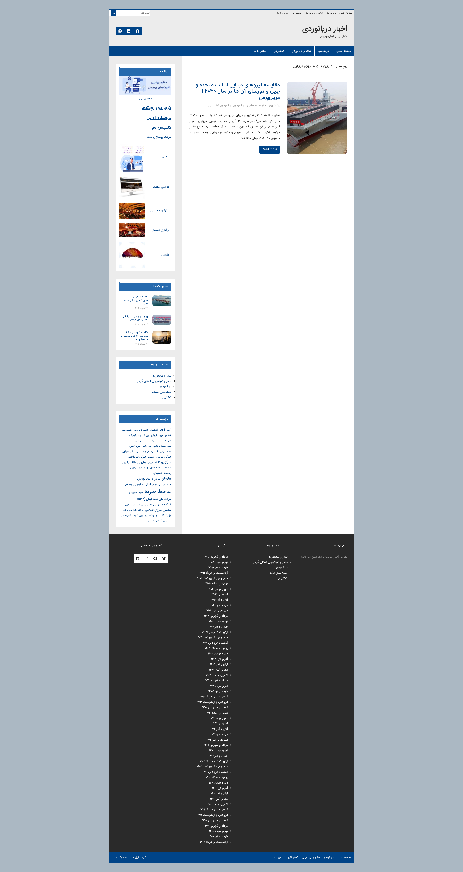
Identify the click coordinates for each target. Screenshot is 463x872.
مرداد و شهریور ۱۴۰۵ (216, 556)
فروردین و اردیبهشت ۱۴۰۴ (212, 637)
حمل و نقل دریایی (131, 451)
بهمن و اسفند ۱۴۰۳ (216, 648)
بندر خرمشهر (140, 441)
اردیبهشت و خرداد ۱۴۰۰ (214, 842)
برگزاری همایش (159, 210)
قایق (127, 505)
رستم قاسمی (166, 467)
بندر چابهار (146, 446)
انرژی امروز (165, 435)
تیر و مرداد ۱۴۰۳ (218, 686)
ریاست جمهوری (162, 473)
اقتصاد (154, 430)
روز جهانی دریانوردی (138, 468)
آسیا (169, 430)
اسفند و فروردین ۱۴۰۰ (215, 820)
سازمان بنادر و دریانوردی (154, 479)
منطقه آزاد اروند (136, 510)
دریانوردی (226, 105)
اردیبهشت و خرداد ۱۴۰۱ (214, 809)
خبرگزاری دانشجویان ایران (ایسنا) (151, 462)
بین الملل (134, 446)
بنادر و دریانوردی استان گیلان (153, 381)
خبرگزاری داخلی (137, 457)
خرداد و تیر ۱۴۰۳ (218, 691)
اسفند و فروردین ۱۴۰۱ (215, 772)
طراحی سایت (161, 187)
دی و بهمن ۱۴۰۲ (218, 718)
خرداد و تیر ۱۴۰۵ (218, 567)
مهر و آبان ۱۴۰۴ (218, 605)
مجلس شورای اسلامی (158, 510)
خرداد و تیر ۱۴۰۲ (218, 756)
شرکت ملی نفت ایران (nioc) (154, 499)
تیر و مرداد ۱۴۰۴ (218, 621)
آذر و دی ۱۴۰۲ (220, 723)
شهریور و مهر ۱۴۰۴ (217, 610)
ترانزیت (146, 451)
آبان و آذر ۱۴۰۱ (219, 793)
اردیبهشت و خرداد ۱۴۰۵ (213, 573)
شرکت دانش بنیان (136, 492)
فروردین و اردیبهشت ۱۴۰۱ (212, 815)
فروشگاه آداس (158, 118)
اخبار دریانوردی (324, 29)
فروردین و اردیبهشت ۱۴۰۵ (212, 578)
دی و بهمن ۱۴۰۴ (218, 589)
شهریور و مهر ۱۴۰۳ (217, 675)
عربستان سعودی (137, 504)
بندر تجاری (152, 441)
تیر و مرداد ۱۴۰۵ (218, 562)
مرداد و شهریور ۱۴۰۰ (216, 826)
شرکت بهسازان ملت (159, 137)
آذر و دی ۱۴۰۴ (219, 594)
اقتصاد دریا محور (141, 430)
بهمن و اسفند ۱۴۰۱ (217, 777)
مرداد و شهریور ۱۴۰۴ (216, 616)
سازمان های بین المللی (158, 484)
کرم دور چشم (156, 107)
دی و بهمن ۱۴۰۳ (218, 653)
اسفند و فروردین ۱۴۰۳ (215, 643)
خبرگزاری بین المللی (159, 457)
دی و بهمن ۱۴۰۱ (218, 782)
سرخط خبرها (158, 492)
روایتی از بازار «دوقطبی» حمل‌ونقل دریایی (134, 318)
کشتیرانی (213, 105)
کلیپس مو (161, 127)
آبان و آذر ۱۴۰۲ (219, 729)
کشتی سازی (155, 521)
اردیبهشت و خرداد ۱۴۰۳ (213, 696)
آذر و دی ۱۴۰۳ (219, 659)
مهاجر (125, 510)
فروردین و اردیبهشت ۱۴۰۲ (212, 766)
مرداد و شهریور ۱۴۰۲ (216, 745)
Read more (269, 149)
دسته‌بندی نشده (161, 392)
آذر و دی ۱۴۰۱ (220, 788)
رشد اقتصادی (155, 467)
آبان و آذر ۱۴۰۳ (219, 664)
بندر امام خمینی (164, 441)
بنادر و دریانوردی (244, 105)
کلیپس (165, 254)
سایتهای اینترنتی (133, 484)
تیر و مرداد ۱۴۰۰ (218, 831)
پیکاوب (164, 157)
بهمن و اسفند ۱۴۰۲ (216, 713)
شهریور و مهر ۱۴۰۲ (217, 739)
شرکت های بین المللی (158, 504)
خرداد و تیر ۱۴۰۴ (218, 626)
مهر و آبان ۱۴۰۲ (219, 734)
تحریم (154, 451)
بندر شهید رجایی (162, 446)
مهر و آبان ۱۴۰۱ (219, 799)
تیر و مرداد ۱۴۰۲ (218, 750)
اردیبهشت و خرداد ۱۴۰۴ (214, 632)
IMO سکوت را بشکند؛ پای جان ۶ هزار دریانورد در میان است (134, 336)
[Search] (113, 13)
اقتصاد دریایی (127, 430)
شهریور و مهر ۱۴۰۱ (217, 804)
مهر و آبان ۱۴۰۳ (218, 669)
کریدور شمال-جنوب (129, 515)
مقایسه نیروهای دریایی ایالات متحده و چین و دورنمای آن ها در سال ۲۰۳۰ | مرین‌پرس (238, 91)
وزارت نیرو (151, 515)
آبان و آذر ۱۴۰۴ (219, 599)
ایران (154, 435)
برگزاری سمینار (160, 230)
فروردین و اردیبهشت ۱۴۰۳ (212, 702)
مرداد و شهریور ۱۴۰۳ (216, 680)
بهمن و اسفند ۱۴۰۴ (216, 583)
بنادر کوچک (135, 435)
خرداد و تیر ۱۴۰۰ (218, 836)
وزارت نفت (165, 515)
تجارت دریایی (165, 451)
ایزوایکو (146, 435)
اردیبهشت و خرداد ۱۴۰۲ (214, 761)
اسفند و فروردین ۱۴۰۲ (215, 707)
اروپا (162, 430)
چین (141, 515)
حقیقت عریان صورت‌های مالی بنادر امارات (136, 300)
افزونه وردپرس (145, 98)
